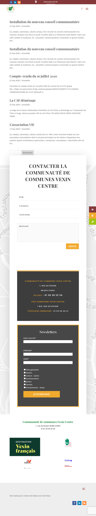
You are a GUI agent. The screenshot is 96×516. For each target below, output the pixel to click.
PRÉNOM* (27, 350)
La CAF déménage (23, 100)
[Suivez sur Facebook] (11, 2)
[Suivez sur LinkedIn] (15, 2)
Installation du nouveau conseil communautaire (45, 22)
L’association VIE (22, 124)
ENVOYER (72, 246)
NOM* (26, 359)
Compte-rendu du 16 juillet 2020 (33, 76)
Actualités (26, 26)
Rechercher (27, 152)
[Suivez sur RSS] (19, 2)
